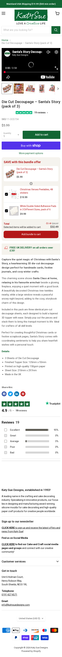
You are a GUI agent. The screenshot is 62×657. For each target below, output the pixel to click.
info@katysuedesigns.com (16, 604)
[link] (10, 173)
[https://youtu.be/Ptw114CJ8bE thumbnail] (7, 88)
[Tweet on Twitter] (10, 393)
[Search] (55, 30)
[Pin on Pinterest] (23, 393)
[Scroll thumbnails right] (57, 89)
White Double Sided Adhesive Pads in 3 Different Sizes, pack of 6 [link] (38, 208)
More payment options (31, 153)
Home (5, 40)
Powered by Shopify (31, 651)
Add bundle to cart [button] (31, 234)
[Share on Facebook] (4, 393)
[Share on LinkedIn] (16, 393)
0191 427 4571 (9, 594)
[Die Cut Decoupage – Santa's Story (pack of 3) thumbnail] (18, 88)
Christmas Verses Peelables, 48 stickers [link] (36, 191)
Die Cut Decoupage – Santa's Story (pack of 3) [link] (35, 171)
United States (29, 618)
